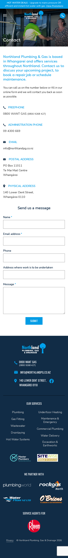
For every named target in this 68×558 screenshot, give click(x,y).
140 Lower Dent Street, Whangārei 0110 (32, 382)
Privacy (9, 540)
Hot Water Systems (18, 439)
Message (9, 284)
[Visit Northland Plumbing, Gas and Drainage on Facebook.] (51, 381)
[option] (17, 486)
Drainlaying (18, 432)
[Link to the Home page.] (34, 348)
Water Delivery (50, 435)
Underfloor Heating (50, 412)
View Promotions (54, 5)
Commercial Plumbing (50, 429)
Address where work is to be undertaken (28, 267)
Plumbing (18, 412)
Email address (12, 234)
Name (7, 217)
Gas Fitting (17, 419)
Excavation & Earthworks (50, 443)
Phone (7, 251)
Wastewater (18, 426)
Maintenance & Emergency (50, 420)
